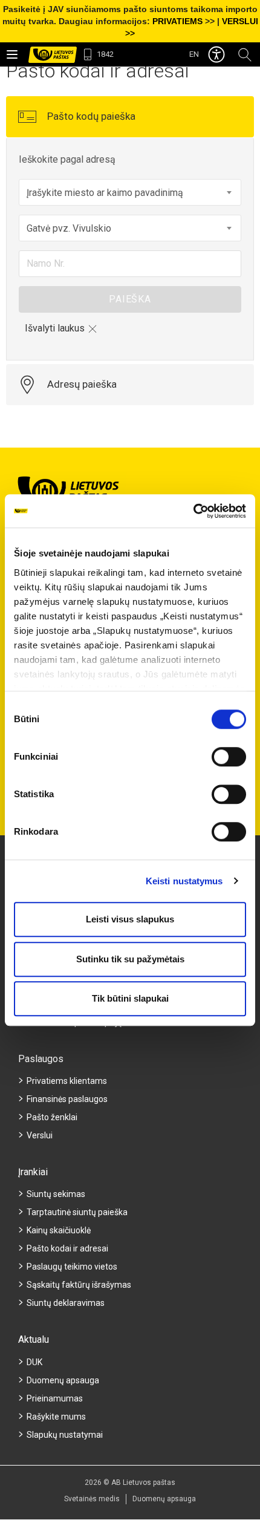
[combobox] (130, 192)
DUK (34, 1362)
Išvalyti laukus (55, 328)
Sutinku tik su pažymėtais (130, 959)
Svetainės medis (92, 1499)
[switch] (229, 756)
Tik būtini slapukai (130, 998)
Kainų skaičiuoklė (59, 1230)
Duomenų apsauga (63, 1380)
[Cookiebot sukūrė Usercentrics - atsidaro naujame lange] (193, 511)
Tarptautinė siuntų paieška (77, 1212)
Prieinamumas (55, 1398)
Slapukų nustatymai (65, 1435)
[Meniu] (12, 54)
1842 (105, 54)
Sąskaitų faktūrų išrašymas (79, 1285)
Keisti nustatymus (184, 881)
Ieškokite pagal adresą (67, 159)
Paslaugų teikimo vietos (72, 1266)
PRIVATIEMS (177, 21)
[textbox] (130, 193)
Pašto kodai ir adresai (67, 1248)
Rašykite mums (56, 1416)
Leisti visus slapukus (130, 919)
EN (194, 54)
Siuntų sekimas (56, 1194)
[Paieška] (245, 54)
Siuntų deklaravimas (66, 1303)
